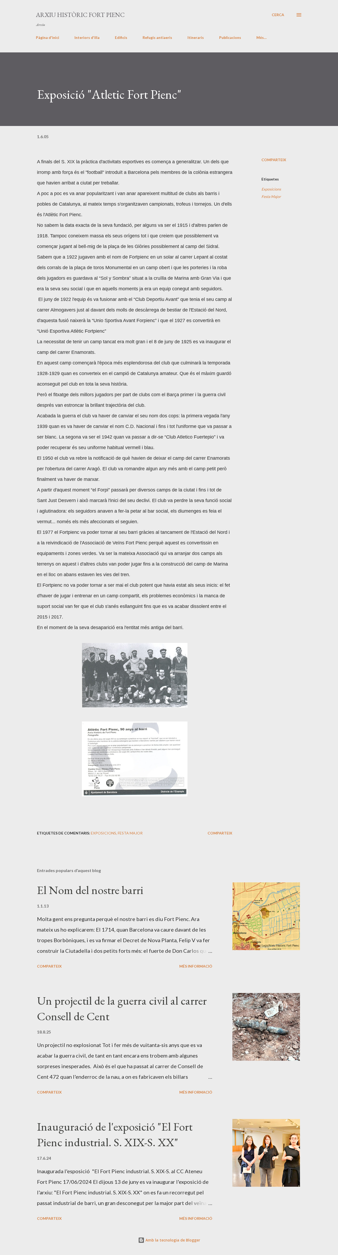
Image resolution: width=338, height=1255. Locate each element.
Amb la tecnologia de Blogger (172, 1240)
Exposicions (271, 189)
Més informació (195, 966)
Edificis (121, 37)
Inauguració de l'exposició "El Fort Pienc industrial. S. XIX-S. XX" (115, 1134)
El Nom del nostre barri (90, 889)
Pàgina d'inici (47, 37)
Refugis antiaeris (157, 37)
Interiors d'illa (87, 37)
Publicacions (230, 37)
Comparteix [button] (273, 159)
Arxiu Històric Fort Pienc (80, 15)
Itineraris (195, 37)
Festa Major (271, 196)
